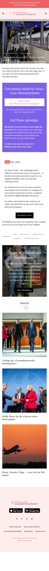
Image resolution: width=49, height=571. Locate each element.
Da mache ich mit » (24, 215)
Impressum (28, 531)
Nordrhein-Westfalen (32, 238)
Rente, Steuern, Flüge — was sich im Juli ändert (23, 474)
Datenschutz (40, 531)
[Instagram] (26, 518)
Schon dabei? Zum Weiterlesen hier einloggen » (24, 102)
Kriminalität (17, 238)
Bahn (15, 234)
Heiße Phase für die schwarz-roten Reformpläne (19, 418)
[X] (21, 518)
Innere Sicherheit (38, 234)
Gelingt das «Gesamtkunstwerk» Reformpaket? (18, 362)
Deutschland (25, 234)
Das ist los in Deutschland (10, 53)
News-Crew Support (20, 112)
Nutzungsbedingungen (13, 531)
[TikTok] (32, 518)
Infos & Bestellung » (24, 290)
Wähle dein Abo (15, 527)
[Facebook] (17, 518)
